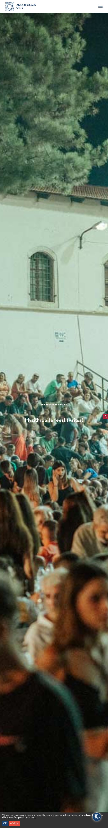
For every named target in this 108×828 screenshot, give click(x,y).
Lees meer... (29, 817)
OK (5, 823)
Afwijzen (14, 823)
